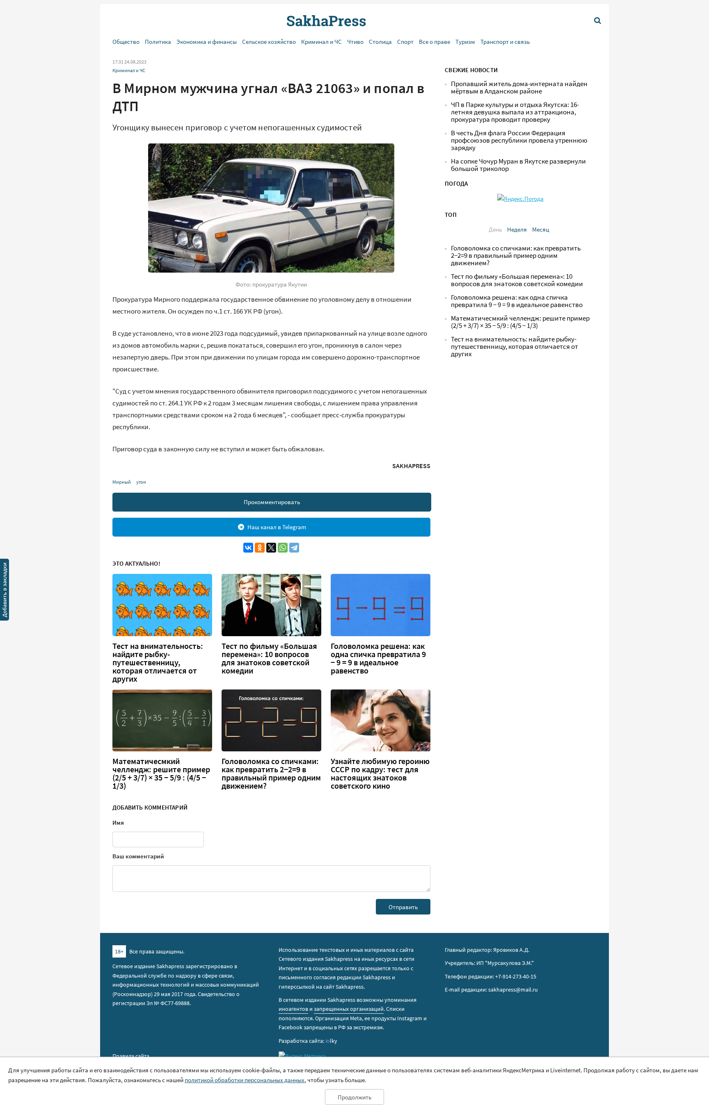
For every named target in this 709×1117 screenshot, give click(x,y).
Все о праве (434, 41)
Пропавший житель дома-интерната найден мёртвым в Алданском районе (519, 88)
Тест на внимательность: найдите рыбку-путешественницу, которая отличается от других (157, 662)
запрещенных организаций (349, 1008)
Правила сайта (130, 1056)
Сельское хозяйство (269, 41)
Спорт (405, 41)
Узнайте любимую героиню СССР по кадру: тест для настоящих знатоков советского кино (380, 773)
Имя (118, 822)
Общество (126, 41)
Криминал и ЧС (321, 41)
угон (141, 482)
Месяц (540, 229)
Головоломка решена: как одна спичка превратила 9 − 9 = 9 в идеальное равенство (378, 658)
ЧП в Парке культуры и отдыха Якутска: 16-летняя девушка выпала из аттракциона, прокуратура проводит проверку (515, 112)
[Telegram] (294, 548)
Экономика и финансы (206, 41)
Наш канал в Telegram (276, 527)
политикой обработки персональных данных (244, 1080)
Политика (158, 41)
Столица (380, 41)
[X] (271, 548)
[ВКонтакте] (248, 548)
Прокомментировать (272, 502)
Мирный (121, 482)
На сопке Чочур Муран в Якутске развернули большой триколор (518, 165)
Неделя (517, 229)
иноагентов (293, 1008)
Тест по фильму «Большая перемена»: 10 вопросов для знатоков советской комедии (269, 658)
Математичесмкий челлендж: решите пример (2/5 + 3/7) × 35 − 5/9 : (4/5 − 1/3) (161, 773)
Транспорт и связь (505, 41)
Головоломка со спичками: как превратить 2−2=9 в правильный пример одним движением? (271, 773)
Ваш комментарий (138, 856)
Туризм (465, 41)
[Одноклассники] (260, 548)
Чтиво (355, 41)
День (495, 229)
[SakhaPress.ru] (4, 591)
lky (331, 1040)
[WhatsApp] (283, 548)
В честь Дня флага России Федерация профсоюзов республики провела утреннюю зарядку (519, 140)
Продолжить (354, 1097)
